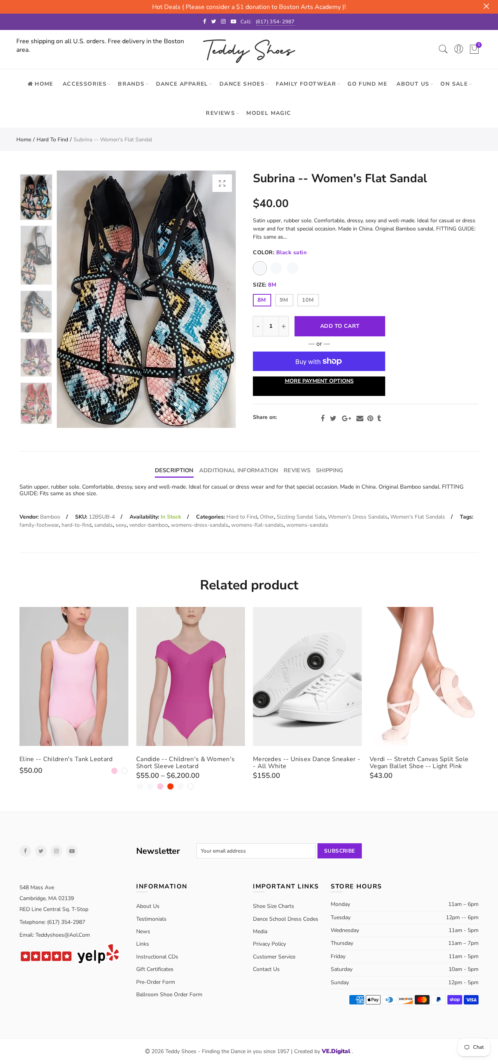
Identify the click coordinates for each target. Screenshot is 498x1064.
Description (174, 470)
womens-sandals (307, 525)
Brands (131, 84)
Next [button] (215, 299)
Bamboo (50, 517)
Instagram (56, 851)
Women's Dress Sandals (358, 517)
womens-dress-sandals (199, 525)
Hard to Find (52, 139)
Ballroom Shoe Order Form (169, 994)
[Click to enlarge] (222, 183)
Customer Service (274, 956)
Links (142, 944)
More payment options (319, 381)
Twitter (333, 418)
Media (260, 931)
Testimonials (151, 919)
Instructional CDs (157, 956)
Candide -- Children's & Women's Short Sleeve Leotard (185, 763)
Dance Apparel (182, 84)
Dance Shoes (242, 84)
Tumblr (379, 418)
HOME (44, 84)
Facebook (322, 418)
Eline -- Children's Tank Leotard (66, 759)
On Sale (454, 84)
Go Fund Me (367, 84)
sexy (121, 525)
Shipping (329, 470)
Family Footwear (306, 84)
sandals (103, 525)
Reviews (220, 113)
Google (346, 418)
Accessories (85, 84)
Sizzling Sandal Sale (301, 517)
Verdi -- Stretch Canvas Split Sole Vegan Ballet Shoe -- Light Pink (419, 763)
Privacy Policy (269, 944)
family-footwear (39, 525)
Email (359, 418)
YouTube (72, 851)
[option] (146, 299)
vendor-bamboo (148, 525)
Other (267, 517)
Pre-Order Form (155, 982)
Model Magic (268, 113)
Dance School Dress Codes (285, 919)
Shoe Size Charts (273, 906)
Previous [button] (78, 299)
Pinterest (370, 418)
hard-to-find (76, 525)
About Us (412, 84)
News (143, 931)
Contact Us (266, 969)
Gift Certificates (155, 969)
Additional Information (238, 470)
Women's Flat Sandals (417, 517)
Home (23, 139)
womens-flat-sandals (257, 525)
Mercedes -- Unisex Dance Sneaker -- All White (306, 763)
